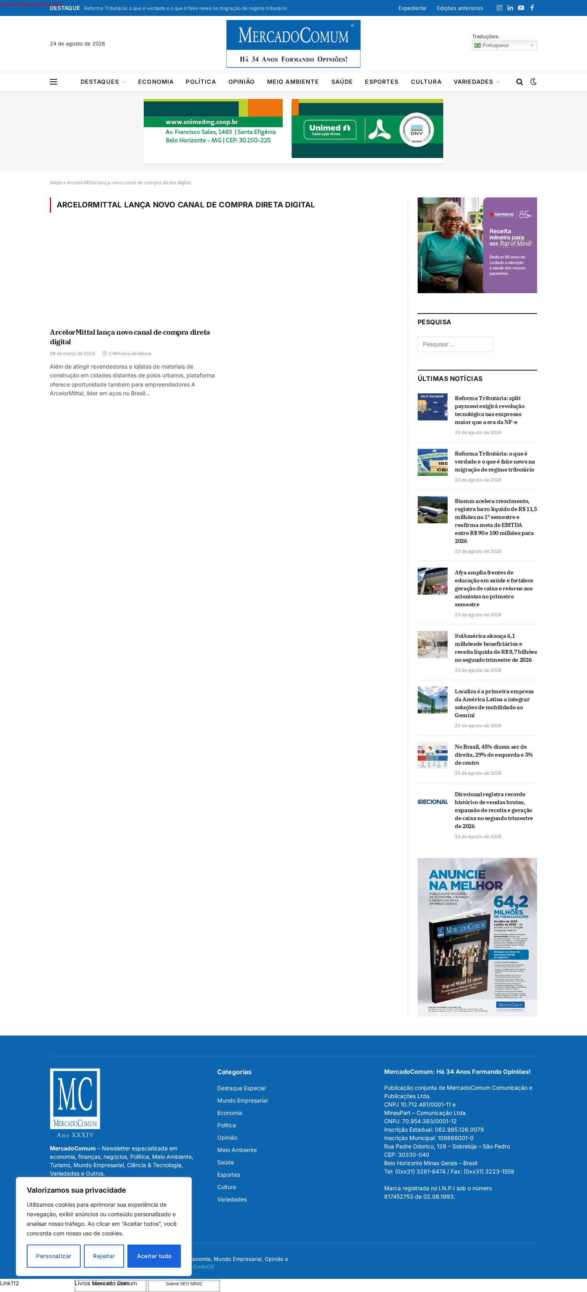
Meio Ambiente (293, 81)
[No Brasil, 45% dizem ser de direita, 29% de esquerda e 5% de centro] (433, 755)
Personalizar (53, 1256)
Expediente (412, 8)
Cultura (426, 81)
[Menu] (53, 82)
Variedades (474, 81)
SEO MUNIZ (36, 1283)
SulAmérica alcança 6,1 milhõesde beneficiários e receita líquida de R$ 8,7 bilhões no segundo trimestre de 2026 (496, 647)
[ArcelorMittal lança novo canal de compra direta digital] (133, 275)
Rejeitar (104, 1256)
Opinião (241, 81)
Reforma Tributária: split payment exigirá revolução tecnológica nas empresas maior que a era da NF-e (489, 410)
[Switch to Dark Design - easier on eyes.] (532, 81)
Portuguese (495, 45)
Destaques (100, 81)
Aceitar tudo (154, 1256)
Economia (156, 81)
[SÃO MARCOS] (477, 291)
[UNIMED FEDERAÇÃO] (293, 132)
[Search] (520, 82)
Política (201, 81)
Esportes (382, 81)
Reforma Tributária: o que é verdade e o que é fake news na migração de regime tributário (185, 8)
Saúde (342, 81)
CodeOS (203, 1266)
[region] (104, 1226)
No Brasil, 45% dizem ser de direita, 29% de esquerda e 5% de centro (494, 754)
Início (56, 182)
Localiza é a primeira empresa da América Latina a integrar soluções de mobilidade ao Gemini (494, 703)
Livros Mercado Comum (31, 4)
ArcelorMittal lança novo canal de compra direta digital (130, 336)
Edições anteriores (460, 8)
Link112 (9, 1283)
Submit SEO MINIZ (184, 1283)
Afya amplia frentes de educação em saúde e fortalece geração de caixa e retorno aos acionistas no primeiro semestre (494, 588)
